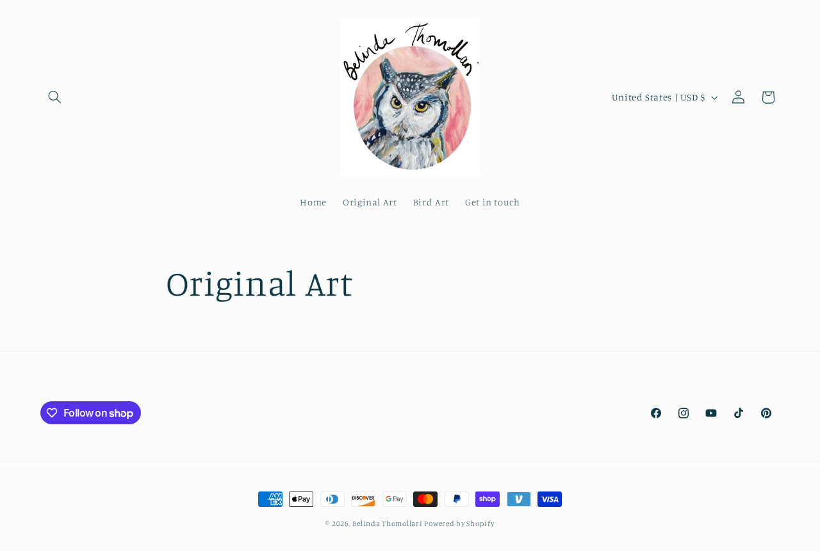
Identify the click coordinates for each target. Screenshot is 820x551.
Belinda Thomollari (388, 523)
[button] (55, 97)
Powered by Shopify (459, 523)
